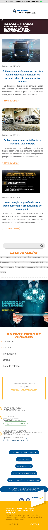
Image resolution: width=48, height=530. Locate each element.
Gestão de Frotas (40, 262)
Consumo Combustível (23, 262)
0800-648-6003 (15, 409)
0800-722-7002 (20, 410)
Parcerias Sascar (7, 267)
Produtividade (6, 257)
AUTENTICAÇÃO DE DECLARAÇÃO (24, 480)
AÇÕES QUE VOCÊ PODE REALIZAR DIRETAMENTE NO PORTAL (24, 489)
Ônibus (6, 360)
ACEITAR (34, 524)
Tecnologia (19, 267)
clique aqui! (19, 519)
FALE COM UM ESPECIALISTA (24, 390)
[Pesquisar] (41, 245)
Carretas (7, 347)
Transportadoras (7, 262)
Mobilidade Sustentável (22, 257)
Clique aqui (10, 1)
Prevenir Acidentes (40, 257)
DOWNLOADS (24, 459)
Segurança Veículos (32, 267)
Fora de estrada (11, 366)
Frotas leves (9, 353)
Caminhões (9, 341)
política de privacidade (24, 473)
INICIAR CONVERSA (18, 423)
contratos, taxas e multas (24, 452)
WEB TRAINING (24, 466)
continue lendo (11, 101)
